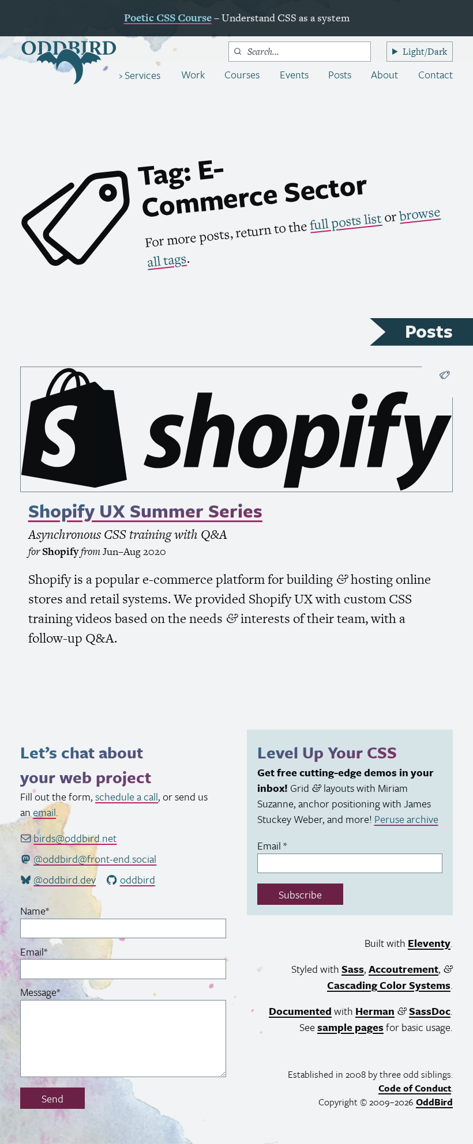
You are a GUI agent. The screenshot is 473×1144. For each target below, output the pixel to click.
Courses (242, 74)
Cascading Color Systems (389, 984)
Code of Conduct (414, 1088)
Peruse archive (406, 818)
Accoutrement (403, 968)
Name (53, 910)
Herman (375, 1010)
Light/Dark (425, 51)
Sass (352, 968)
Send (52, 1098)
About (384, 74)
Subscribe (300, 894)
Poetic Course (168, 17)
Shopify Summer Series (145, 510)
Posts (339, 74)
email (44, 812)
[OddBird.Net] (69, 62)
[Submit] (237, 51)
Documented (300, 1010)
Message (59, 991)
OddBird (434, 1102)
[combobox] (299, 51)
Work (193, 74)
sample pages (350, 1027)
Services (141, 74)
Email (52, 951)
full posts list (345, 222)
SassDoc (430, 1010)
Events (294, 74)
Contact (435, 74)
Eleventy (429, 942)
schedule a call (126, 796)
